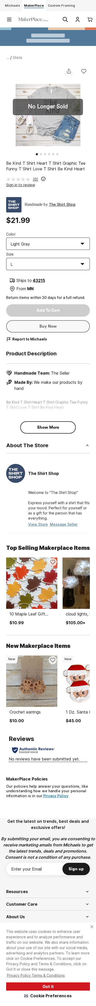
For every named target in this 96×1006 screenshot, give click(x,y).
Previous (6, 108)
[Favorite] (84, 71)
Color (11, 234)
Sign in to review (20, 184)
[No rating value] (19, 179)
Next (90, 108)
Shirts (17, 57)
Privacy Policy (55, 796)
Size (10, 254)
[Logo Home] (33, 19)
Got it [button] (48, 986)
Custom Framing (61, 5)
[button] (48, 996)
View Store (38, 524)
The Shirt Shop (62, 204)
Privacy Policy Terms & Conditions (36, 975)
